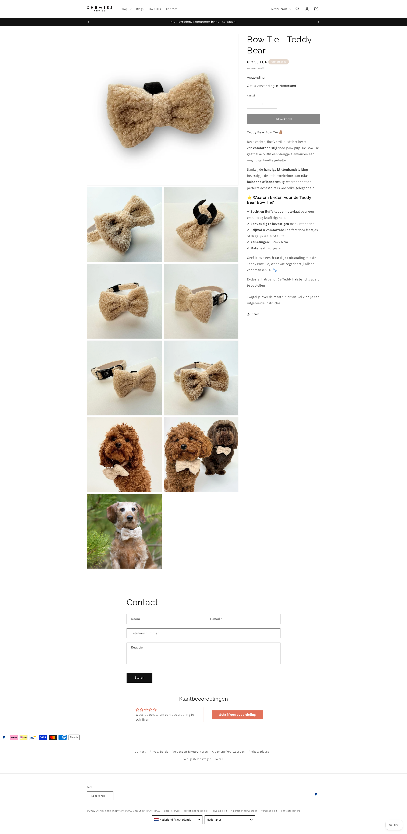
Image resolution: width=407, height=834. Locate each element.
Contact (142, 602)
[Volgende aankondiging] (318, 22)
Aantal (251, 95)
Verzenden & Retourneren (190, 751)
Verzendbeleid (255, 68)
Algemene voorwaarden (244, 810)
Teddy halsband (294, 279)
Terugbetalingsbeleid (196, 810)
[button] (126, 8)
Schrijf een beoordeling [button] (237, 714)
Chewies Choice (104, 810)
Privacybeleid (219, 810)
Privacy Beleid (159, 751)
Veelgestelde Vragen (197, 759)
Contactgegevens (290, 810)
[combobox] (177, 819)
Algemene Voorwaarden (228, 751)
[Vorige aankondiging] (88, 22)
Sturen (140, 677)
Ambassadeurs (259, 751)
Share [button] (256, 314)
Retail (219, 759)
